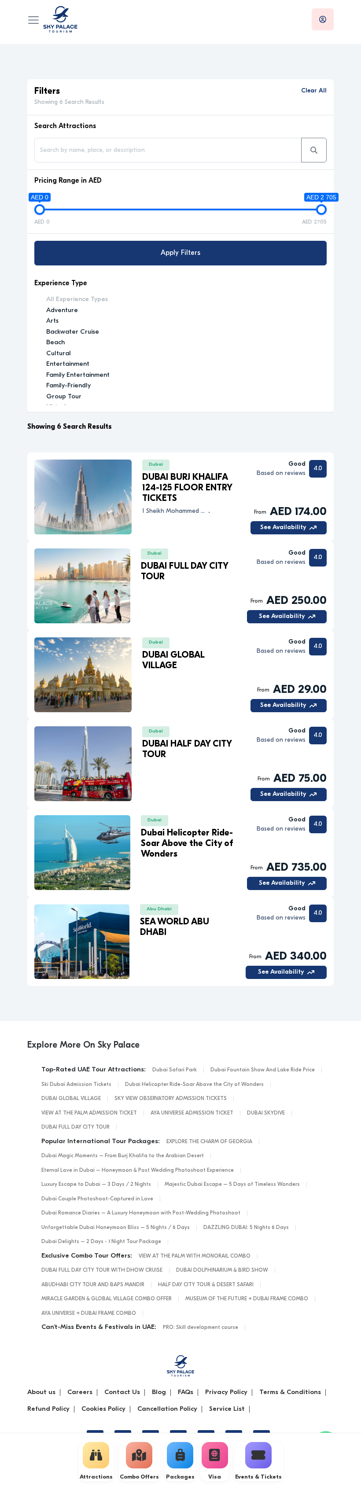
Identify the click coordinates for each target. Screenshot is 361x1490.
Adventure (62, 310)
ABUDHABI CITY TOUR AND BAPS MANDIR (92, 1285)
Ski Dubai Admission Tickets (76, 1084)
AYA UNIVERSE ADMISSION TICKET (192, 1113)
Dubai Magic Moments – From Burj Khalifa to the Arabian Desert (122, 1156)
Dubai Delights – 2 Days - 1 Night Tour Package (101, 1241)
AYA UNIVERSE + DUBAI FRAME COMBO (88, 1313)
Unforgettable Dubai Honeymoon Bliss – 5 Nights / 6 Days (115, 1227)
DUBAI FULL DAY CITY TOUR (75, 1127)
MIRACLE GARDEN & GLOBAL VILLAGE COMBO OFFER (106, 1299)
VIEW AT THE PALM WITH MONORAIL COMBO (194, 1256)
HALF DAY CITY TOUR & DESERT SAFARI (206, 1285)
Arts (52, 321)
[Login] (323, 19)
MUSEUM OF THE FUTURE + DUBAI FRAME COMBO (246, 1299)
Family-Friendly (68, 386)
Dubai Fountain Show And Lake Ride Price (262, 1070)
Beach (55, 342)
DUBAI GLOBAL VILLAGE (71, 1098)
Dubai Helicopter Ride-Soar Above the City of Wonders (194, 1084)
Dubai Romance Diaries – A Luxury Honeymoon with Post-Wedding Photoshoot (140, 1213)
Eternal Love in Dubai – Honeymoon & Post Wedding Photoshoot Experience (137, 1170)
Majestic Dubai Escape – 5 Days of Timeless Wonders (232, 1184)
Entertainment (67, 364)
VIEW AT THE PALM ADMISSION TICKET (89, 1113)
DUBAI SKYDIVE (266, 1113)
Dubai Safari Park (174, 1070)
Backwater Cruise (72, 332)
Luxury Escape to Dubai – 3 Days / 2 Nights (96, 1184)
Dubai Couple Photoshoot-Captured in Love (97, 1199)
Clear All (314, 91)
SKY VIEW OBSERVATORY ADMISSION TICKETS (170, 1098)
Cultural (58, 353)
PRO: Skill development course (200, 1327)
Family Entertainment (78, 375)
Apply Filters (180, 253)
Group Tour (63, 397)
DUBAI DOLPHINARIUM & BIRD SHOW (222, 1270)
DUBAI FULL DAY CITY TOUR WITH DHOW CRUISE (101, 1270)
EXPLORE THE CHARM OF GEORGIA (209, 1141)
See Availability (283, 527)
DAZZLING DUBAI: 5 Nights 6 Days (246, 1227)
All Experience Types (77, 299)
